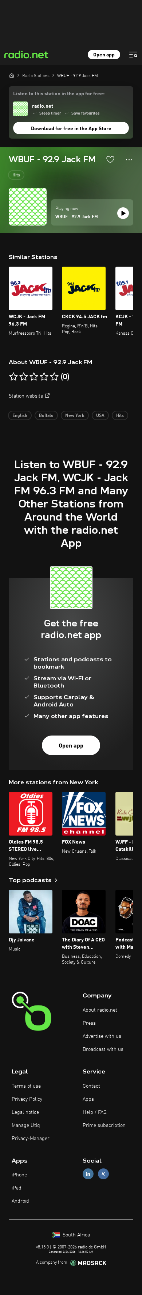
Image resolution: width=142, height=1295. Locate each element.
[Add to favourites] (110, 159)
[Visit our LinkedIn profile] (88, 1174)
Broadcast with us (103, 1049)
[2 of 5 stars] (24, 377)
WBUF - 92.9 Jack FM (76, 217)
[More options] (129, 159)
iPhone (19, 1175)
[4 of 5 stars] (44, 377)
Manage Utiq (26, 1125)
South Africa (75, 1235)
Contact (91, 1086)
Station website (26, 396)
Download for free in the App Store (71, 128)
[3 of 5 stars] (34, 377)
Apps (88, 1099)
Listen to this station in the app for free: (58, 93)
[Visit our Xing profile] (103, 1174)
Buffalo (46, 416)
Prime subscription (104, 1125)
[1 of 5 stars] (13, 377)
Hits (16, 175)
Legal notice (25, 1112)
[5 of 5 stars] (54, 377)
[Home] (12, 75)
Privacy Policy (27, 1099)
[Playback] (123, 213)
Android (20, 1201)
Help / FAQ (95, 1112)
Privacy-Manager (31, 1138)
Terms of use (26, 1086)
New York (74, 416)
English (19, 416)
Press (89, 1023)
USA (100, 416)
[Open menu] (133, 54)
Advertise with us (102, 1036)
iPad (16, 1188)
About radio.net (100, 1010)
